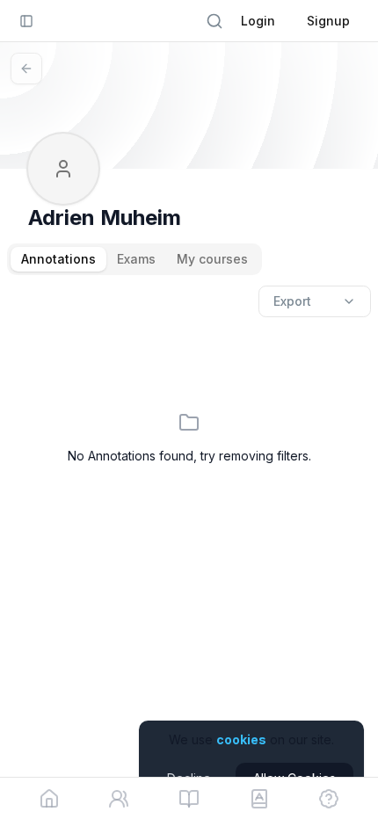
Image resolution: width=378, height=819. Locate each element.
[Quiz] (329, 799)
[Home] (49, 799)
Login (258, 20)
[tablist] (134, 259)
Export (292, 301)
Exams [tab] (136, 258)
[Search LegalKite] (214, 21)
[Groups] (119, 799)
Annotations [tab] (58, 258)
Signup (328, 20)
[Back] (26, 68)
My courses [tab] (212, 258)
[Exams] (259, 799)
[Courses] (189, 799)
